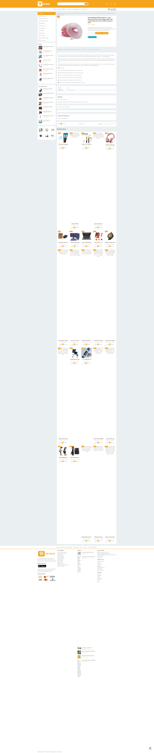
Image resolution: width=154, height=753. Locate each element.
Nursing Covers (113, 123)
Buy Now (105, 33)
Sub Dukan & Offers (42, 16)
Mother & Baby (41, 33)
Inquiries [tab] (98, 49)
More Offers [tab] (84, 49)
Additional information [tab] (69, 49)
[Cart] (115, 4)
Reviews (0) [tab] (78, 49)
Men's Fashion (41, 30)
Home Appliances (42, 28)
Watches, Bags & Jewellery (44, 37)
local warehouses (75, 13)
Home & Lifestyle (42, 25)
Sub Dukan (40, 751)
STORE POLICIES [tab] (91, 49)
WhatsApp (99, 579)
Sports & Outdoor (42, 35)
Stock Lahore (69, 13)
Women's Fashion (42, 40)
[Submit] (86, 4)
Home (58, 13)
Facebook (99, 575)
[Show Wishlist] (107, 4)
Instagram (99, 577)
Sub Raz (63, 123)
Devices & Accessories (43, 18)
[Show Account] (110, 4)
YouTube (99, 574)
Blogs (98, 581)
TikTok (98, 576)
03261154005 (113, 9)
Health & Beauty (42, 23)
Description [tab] (60, 49)
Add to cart (98, 33)
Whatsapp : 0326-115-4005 (102, 552)
